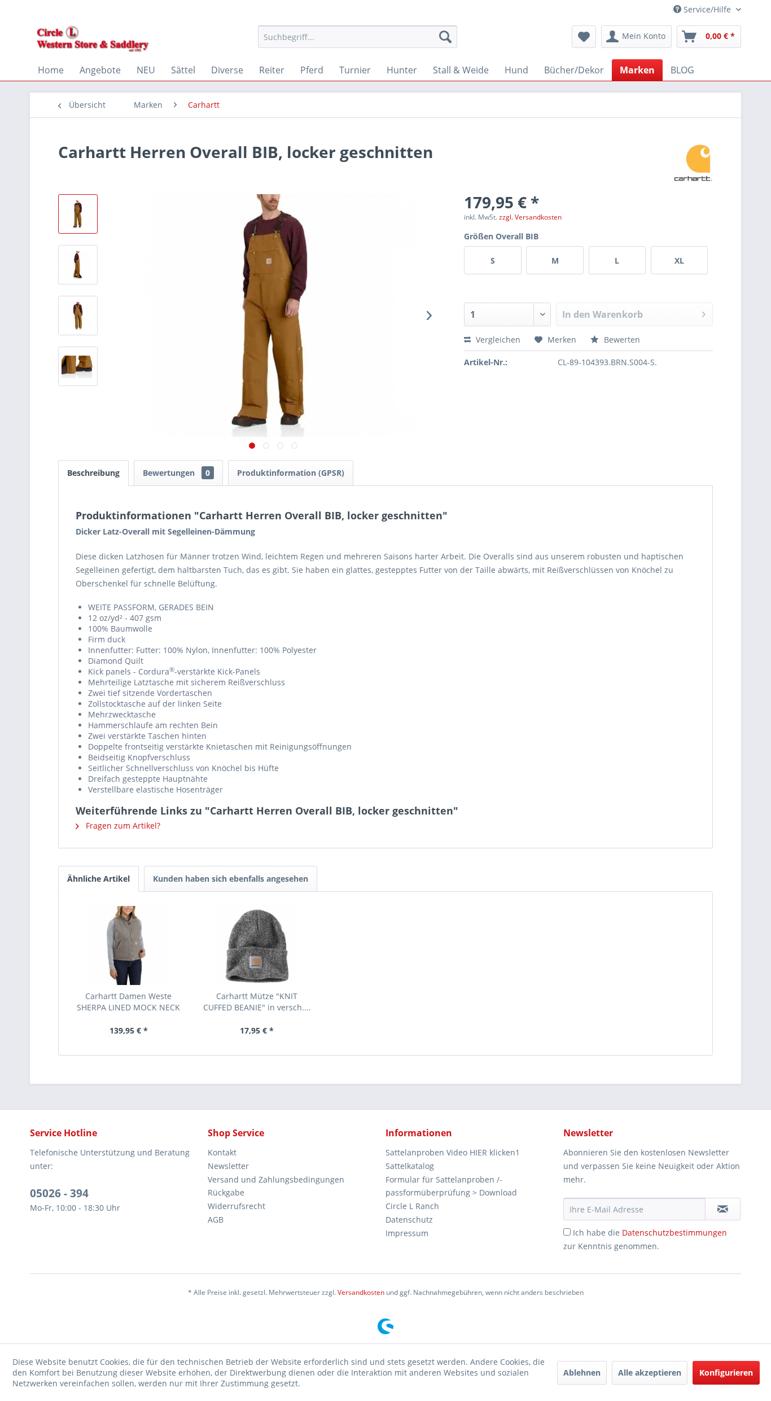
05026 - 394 (59, 1193)
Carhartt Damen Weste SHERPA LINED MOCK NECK (128, 1002)
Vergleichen (497, 339)
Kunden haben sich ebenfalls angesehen (230, 878)
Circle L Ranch (412, 1206)
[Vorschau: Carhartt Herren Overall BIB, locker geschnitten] (78, 214)
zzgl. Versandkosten (530, 217)
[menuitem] (357, 36)
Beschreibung (93, 472)
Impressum (407, 1233)
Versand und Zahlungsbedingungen (276, 1179)
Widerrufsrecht (236, 1206)
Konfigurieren (726, 1372)
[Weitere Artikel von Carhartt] (693, 163)
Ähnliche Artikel (98, 878)
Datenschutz (409, 1219)
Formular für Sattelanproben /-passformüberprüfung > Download (451, 1186)
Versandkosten (361, 1292)
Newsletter (228, 1166)
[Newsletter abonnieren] (723, 1209)
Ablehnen (582, 1372)
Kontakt (222, 1152)
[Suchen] (445, 36)
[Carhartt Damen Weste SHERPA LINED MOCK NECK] (129, 945)
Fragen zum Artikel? (122, 825)
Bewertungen (176, 472)
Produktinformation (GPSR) (290, 472)
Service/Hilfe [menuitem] (707, 9)
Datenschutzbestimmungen (674, 1232)
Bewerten (621, 339)
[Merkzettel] (584, 36)
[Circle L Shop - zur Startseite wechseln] (93, 39)
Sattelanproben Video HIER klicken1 (453, 1152)
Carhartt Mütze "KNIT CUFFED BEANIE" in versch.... (257, 1002)
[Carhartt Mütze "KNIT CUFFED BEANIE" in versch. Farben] (257, 945)
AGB (216, 1219)
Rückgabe (226, 1192)
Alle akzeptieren (649, 1372)
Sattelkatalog (410, 1166)
